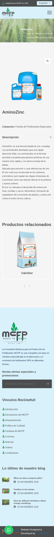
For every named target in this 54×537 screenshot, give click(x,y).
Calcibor (27, 273)
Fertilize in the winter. (24, 489)
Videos (9, 447)
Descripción (10, 137)
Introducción (11, 409)
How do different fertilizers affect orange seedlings (30, 502)
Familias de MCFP (42, 34)
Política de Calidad (15, 425)
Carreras (9, 436)
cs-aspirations (43, 533)
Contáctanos (11, 453)
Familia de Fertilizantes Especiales (39, 38)
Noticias (9, 442)
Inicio (29, 34)
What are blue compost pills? (28, 478)
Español (43, 3)
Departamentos (13, 420)
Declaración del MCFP (17, 415)
